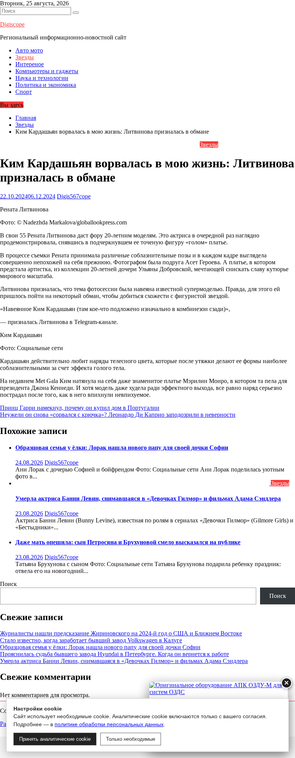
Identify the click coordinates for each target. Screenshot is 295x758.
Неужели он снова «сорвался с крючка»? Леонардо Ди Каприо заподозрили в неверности (117, 414)
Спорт (23, 91)
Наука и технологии (41, 78)
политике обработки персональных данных (109, 724)
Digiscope (12, 24)
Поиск (8, 584)
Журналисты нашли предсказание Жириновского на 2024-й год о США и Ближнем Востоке (121, 633)
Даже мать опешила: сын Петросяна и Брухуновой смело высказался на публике (127, 542)
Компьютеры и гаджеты (46, 71)
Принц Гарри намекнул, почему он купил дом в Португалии (79, 407)
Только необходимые (130, 739)
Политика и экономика (45, 85)
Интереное (29, 64)
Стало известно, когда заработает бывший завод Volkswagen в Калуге (91, 640)
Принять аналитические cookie (55, 739)
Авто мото (29, 50)
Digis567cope (74, 196)
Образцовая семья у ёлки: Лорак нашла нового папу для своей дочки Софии (121, 447)
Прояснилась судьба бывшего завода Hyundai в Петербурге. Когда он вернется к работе (114, 654)
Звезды (24, 57)
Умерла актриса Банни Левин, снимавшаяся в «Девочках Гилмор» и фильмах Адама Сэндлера (148, 498)
